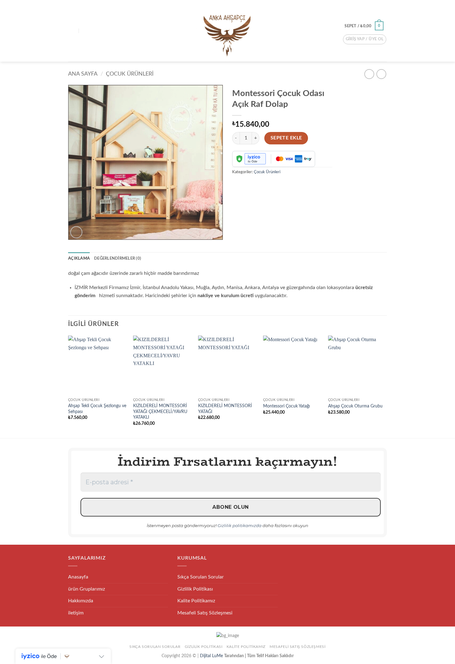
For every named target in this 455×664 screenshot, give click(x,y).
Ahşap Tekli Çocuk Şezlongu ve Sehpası (97, 408)
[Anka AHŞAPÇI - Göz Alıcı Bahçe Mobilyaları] (227, 31)
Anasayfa (78, 576)
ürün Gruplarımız (86, 589)
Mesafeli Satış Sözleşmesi (204, 612)
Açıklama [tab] (79, 258)
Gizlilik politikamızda (240, 525)
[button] (72, 30)
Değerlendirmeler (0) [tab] (117, 258)
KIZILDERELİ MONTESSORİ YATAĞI (225, 408)
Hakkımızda (80, 600)
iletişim (76, 612)
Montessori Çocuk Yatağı (286, 406)
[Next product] (369, 74)
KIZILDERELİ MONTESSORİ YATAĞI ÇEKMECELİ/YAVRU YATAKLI (160, 411)
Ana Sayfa (83, 74)
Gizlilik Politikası (195, 589)
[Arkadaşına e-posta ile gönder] (249, 186)
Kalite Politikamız (196, 600)
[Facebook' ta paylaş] (238, 186)
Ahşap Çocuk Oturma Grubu (355, 406)
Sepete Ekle (286, 138)
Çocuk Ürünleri (130, 74)
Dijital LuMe (212, 655)
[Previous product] (381, 74)
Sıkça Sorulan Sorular (200, 576)
